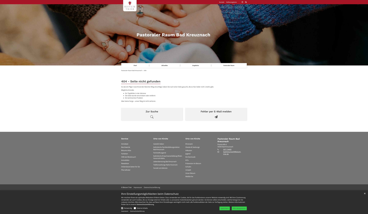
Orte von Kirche (160, 139)
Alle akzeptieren (239, 208)
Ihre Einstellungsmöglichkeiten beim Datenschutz (150, 193)
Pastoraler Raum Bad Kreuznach (131, 70)
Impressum (124, 211)
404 (145, 70)
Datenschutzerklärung (145, 204)
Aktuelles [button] (164, 65)
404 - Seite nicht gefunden (140, 81)
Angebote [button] (195, 65)
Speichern (225, 208)
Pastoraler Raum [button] (228, 65)
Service (124, 139)
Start (135, 65)
